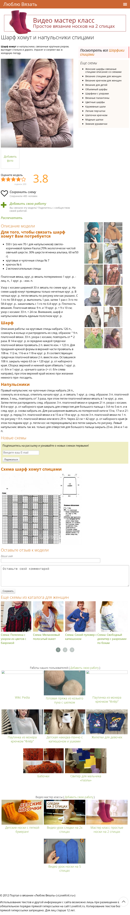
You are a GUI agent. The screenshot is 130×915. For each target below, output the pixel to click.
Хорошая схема (18, 179)
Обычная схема (13, 179)
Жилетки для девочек (107, 737)
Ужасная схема (3, 179)
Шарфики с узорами (97, 93)
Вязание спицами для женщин (103, 76)
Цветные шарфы (95, 102)
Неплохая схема (8, 179)
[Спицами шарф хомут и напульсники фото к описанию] (37, 103)
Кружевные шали (95, 106)
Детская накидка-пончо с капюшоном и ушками (65, 739)
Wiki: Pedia (22, 697)
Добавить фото (10, 158)
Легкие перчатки (95, 111)
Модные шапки (94, 119)
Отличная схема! (23, 179)
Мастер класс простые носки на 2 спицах (107, 829)
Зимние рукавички (96, 123)
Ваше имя (7, 556)
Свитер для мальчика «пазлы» (85, 778)
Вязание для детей (96, 84)
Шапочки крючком (96, 115)
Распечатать (12, 218)
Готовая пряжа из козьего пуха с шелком (64, 700)
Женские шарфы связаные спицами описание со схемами (103, 70)
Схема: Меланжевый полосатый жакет (46, 637)
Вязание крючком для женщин (103, 80)
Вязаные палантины (97, 98)
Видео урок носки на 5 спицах (64, 868)
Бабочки (43, 776)
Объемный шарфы (96, 89)
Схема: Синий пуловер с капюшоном (81, 637)
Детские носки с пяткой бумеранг (22, 829)
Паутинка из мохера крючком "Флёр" (106, 699)
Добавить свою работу (28, 204)
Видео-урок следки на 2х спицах (64, 829)
